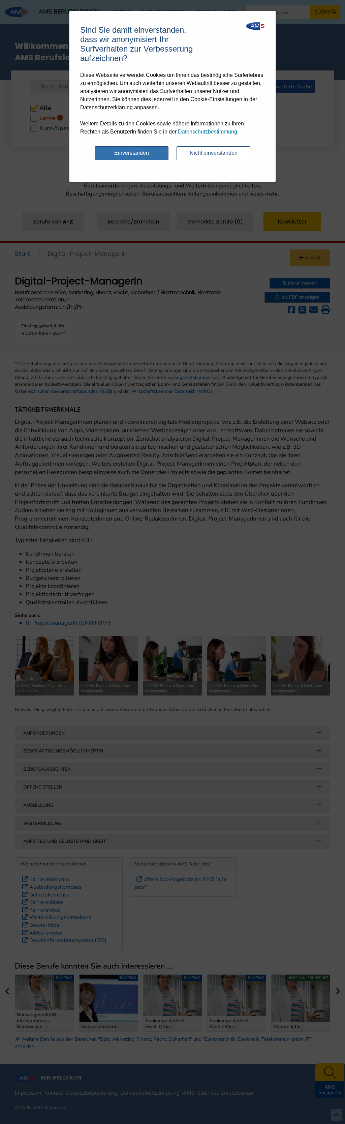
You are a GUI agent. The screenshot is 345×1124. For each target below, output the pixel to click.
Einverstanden (131, 153)
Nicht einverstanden (214, 153)
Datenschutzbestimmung (207, 132)
